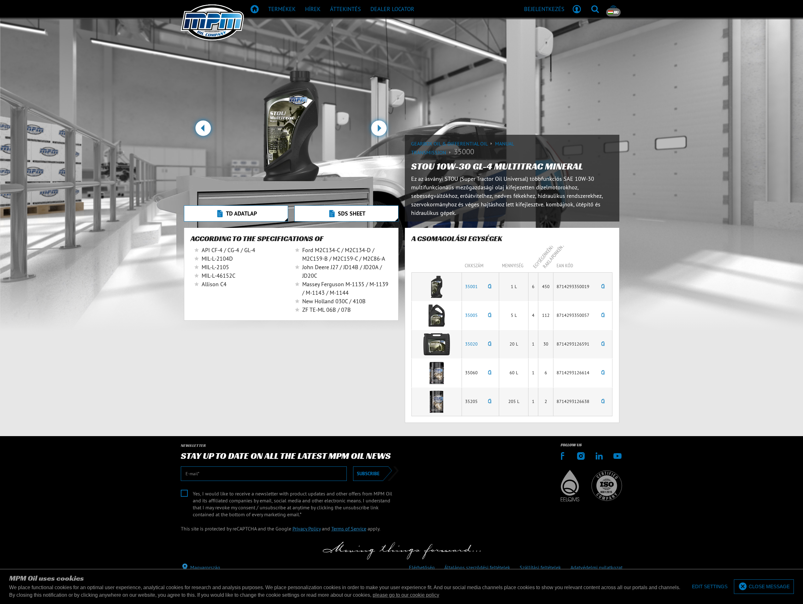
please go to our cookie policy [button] (406, 595)
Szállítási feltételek (540, 567)
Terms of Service (348, 528)
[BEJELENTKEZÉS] (577, 9)
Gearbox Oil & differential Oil (450, 143)
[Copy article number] (490, 287)
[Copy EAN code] (603, 287)
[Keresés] (595, 9)
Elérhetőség (422, 567)
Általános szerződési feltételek (477, 567)
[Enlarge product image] (436, 286)
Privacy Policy (306, 528)
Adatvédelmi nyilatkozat (596, 567)
